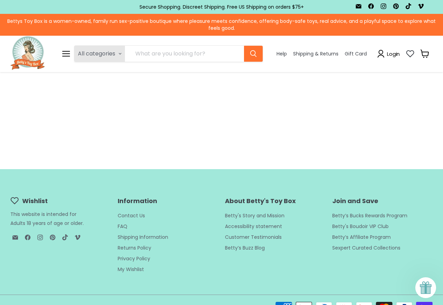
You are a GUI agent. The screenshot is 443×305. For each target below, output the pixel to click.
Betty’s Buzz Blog (245, 247)
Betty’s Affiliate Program (361, 237)
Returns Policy (134, 247)
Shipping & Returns (315, 53)
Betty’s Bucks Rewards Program (369, 215)
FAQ (122, 226)
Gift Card (356, 53)
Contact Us (131, 215)
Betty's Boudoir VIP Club (360, 226)
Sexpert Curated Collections (366, 247)
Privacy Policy (134, 258)
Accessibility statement (253, 226)
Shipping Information (143, 237)
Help (282, 53)
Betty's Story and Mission (254, 215)
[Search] (253, 54)
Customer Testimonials (253, 237)
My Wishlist (131, 269)
